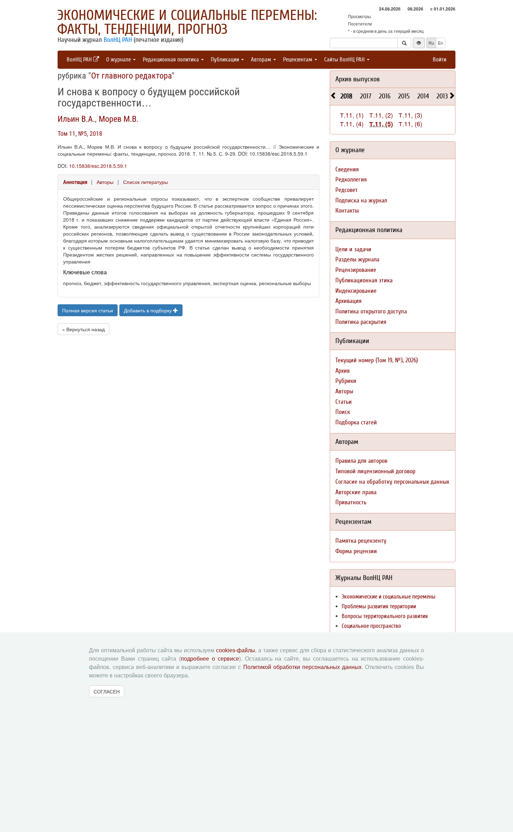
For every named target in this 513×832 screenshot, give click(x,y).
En (440, 43)
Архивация (348, 301)
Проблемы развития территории (379, 606)
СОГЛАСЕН (107, 691)
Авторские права (356, 492)
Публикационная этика (364, 280)
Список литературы (145, 181)
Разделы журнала (357, 259)
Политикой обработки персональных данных (302, 667)
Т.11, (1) (352, 114)
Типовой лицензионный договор (375, 471)
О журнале (119, 59)
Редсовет (346, 190)
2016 (385, 96)
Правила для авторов (361, 461)
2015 (404, 96)
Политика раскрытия (360, 322)
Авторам (262, 59)
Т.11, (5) (381, 123)
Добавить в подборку (148, 310)
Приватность (350, 502)
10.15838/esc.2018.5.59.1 (98, 165)
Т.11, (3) (410, 114)
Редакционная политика (171, 59)
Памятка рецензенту (360, 540)
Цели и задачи (353, 249)
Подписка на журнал (361, 200)
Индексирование (356, 291)
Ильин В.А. (76, 119)
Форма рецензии (356, 551)
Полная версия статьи (87, 310)
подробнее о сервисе (210, 659)
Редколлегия (351, 179)
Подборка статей (356, 422)
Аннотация (75, 182)
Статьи (343, 402)
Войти (439, 59)
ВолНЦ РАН (118, 40)
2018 (346, 96)
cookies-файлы (235, 650)
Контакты (347, 210)
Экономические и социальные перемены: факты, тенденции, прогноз (187, 22)
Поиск (342, 412)
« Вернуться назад (83, 329)
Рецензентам (298, 59)
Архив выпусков (357, 79)
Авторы (105, 181)
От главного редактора (131, 76)
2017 (365, 96)
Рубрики (345, 381)
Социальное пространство (371, 626)
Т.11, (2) (381, 114)
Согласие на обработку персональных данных (392, 481)
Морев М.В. (119, 119)
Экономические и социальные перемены (389, 596)
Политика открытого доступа (371, 311)
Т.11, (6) (410, 123)
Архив (342, 370)
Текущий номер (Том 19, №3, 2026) (376, 360)
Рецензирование (355, 270)
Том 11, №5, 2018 (80, 133)
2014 (423, 96)
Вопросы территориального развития (385, 616)
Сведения (347, 169)
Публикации (225, 59)
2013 (442, 96)
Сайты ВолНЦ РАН (345, 59)
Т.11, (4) (352, 123)
